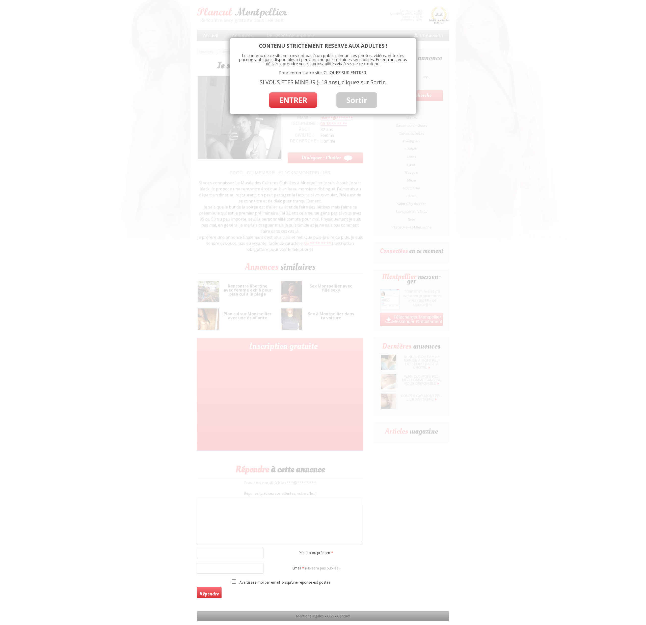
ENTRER (293, 100)
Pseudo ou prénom (316, 552)
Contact (343, 616)
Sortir (356, 100)
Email (316, 568)
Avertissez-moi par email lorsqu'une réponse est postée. (284, 582)
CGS (330, 616)
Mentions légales (310, 616)
